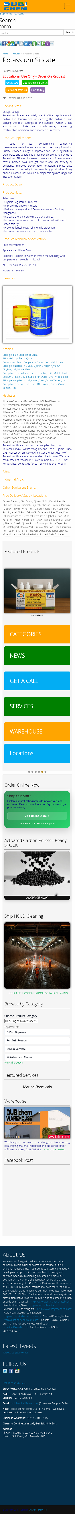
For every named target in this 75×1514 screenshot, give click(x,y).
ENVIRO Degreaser (16, 1049)
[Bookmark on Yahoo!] (47, 43)
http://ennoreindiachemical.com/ (22, 1316)
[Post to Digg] (21, 43)
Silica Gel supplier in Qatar (18, 358)
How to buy (37, 90)
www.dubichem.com (38, 1509)
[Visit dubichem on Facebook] (11, 1370)
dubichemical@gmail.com (24, 1403)
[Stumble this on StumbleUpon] (12, 43)
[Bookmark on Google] (8, 43)
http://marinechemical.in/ (44, 1305)
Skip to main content (12, 13)
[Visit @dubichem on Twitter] (5, 1370)
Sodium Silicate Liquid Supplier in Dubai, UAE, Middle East (35, 376)
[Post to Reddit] (39, 43)
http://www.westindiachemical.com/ (51, 1301)
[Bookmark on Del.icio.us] (17, 43)
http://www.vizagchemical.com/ (54, 1309)
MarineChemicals (37, 1086)
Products (16, 53)
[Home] (15, 6)
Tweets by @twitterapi (15, 1352)
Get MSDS (12, 82)
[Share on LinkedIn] (25, 43)
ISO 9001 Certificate (14, 1383)
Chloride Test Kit (37, 615)
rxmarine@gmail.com (14, 1327)
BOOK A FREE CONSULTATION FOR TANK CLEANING (38, 993)
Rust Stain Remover (17, 1040)
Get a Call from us (16, 90)
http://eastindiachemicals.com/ (21, 1320)
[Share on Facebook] (4, 43)
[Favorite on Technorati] (43, 43)
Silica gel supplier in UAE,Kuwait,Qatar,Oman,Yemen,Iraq (34, 380)
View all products (14, 1062)
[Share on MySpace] (30, 43)
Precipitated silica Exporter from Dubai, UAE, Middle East (35, 373)
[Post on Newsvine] (34, 43)
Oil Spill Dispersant (17, 1032)
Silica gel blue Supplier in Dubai (20, 354)
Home (5, 53)
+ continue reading (54, 1149)
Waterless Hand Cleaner (19, 1057)
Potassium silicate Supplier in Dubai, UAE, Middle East (33, 362)
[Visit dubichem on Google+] (17, 1370)
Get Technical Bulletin (35, 82)
